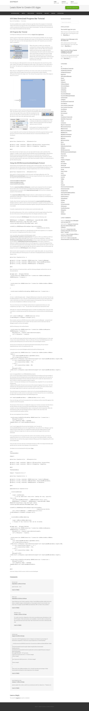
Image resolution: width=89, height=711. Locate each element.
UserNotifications (65, 208)
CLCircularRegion (65, 86)
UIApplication (64, 190)
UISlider (63, 200)
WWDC (62, 212)
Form (62, 115)
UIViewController (65, 204)
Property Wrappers (65, 159)
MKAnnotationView (66, 126)
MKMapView (64, 132)
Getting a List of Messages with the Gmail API (69, 39)
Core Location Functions (67, 107)
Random (63, 161)
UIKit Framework (65, 194)
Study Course (64, 171)
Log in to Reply (15, 589)
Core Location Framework (67, 105)
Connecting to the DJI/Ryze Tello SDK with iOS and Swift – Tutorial (69, 230)
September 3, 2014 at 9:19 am (19, 583)
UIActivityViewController (67, 186)
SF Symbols (63, 163)
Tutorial (63, 184)
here (32, 448)
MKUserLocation (65, 140)
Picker (62, 157)
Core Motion (64, 109)
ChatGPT (63, 80)
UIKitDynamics (64, 196)
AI (61, 66)
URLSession (64, 206)
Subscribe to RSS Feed (72, 7)
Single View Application (38, 34)
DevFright (14, 2)
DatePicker (63, 111)
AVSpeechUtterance (66, 72)
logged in (18, 698)
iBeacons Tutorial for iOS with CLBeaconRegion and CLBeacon (69, 225)
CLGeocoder (63, 88)
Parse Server (64, 155)
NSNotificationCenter (66, 146)
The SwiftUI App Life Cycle (68, 29)
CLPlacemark (64, 97)
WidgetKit (63, 210)
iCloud (62, 120)
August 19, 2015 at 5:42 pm (18, 635)
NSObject (16, 571)
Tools (62, 183)
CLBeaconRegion (65, 84)
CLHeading (63, 89)
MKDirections (64, 128)
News (62, 142)
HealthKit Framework (66, 119)
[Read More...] (66, 35)
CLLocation (63, 91)
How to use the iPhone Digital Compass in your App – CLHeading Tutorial (69, 51)
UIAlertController (65, 188)
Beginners (63, 74)
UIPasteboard (64, 198)
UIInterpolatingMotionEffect (68, 192)
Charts (62, 78)
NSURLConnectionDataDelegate (32, 571)
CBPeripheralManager (66, 76)
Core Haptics (64, 103)
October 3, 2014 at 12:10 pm (20, 614)
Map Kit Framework (66, 124)
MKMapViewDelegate (66, 134)
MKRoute (63, 138)
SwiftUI (63, 177)
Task (62, 181)
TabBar (62, 179)
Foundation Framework (66, 117)
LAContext (63, 122)
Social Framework (65, 167)
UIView (63, 202)
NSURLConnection (22, 571)
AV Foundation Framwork (67, 68)
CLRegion (63, 99)
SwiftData (63, 175)
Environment (64, 113)
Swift (62, 173)
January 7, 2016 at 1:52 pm (18, 682)
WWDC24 (63, 214)
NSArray (63, 144)
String (62, 169)
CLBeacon (63, 82)
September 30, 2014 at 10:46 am (19, 598)
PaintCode (63, 153)
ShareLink (63, 165)
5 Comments (23, 21)
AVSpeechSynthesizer (66, 70)
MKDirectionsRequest (66, 130)
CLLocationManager (66, 93)
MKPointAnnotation (66, 136)
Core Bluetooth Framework (67, 101)
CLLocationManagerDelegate (68, 95)
